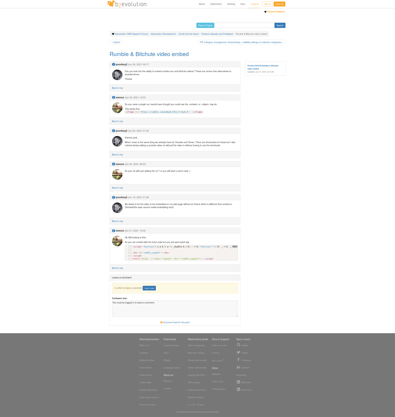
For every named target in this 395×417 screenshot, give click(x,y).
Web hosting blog (196, 345)
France (200, 404)
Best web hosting (196, 353)
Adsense (216, 374)
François (206, 412)
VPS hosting (194, 382)
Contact (167, 388)
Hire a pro (217, 360)
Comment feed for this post (175, 322)
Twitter (244, 353)
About (202, 3)
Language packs (172, 367)
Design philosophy (148, 390)
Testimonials (145, 382)
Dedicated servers (197, 390)
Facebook (246, 360)
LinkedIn (245, 367)
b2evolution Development (163, 33)
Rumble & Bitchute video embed (149, 54)
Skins (166, 353)
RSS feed (246, 382)
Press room (217, 381)
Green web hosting (197, 367)
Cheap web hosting (197, 360)
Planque (215, 412)
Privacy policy (218, 389)
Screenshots (145, 367)
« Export (116, 42)
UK (193, 404)
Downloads (216, 3)
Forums (215, 353)
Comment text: (119, 298)
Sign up (279, 3)
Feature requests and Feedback (217, 33)
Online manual (219, 345)
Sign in (267, 3)
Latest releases (171, 345)
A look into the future (189, 33)
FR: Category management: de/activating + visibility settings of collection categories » (241, 42)
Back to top (117, 87)
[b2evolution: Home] (127, 4)
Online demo (145, 375)
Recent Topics (205, 25)
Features (143, 353)
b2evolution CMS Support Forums (131, 33)
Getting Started (146, 360)
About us (168, 381)
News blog (241, 375)
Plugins (167, 360)
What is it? (144, 345)
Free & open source (149, 397)
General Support (276, 11)
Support (255, 3)
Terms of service (147, 404)
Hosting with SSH (196, 375)
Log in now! (149, 288)
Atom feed (246, 390)
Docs (242, 3)
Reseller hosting (196, 397)
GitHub (244, 345)
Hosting (231, 3)
